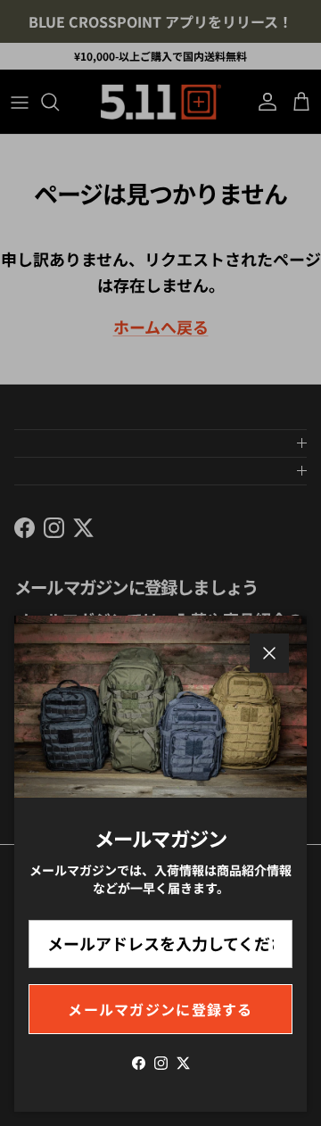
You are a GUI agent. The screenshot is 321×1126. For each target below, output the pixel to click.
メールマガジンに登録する (160, 1009)
